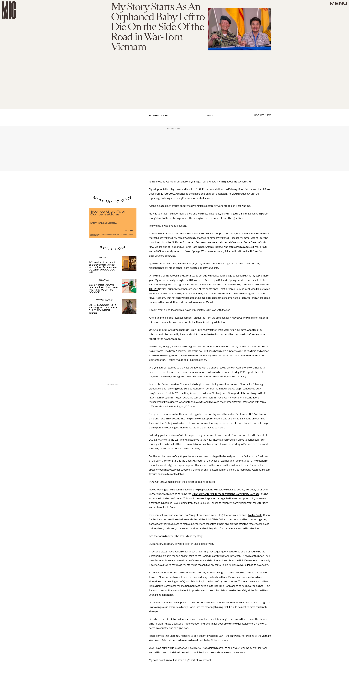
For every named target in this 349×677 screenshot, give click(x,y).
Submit (130, 230)
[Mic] (9, 10)
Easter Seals (255, 515)
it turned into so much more (187, 619)
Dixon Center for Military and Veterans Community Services (226, 494)
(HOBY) (153, 289)
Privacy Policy (94, 235)
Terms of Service (127, 234)
